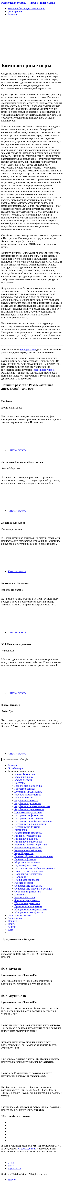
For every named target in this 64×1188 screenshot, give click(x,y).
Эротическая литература (28, 906)
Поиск (11, 924)
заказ (10, 1165)
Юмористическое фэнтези (28, 912)
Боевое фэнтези (23, 780)
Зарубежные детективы (27, 803)
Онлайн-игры (15, 768)
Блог (10, 929)
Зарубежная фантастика (27, 794)
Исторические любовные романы (33, 821)
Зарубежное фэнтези (25, 797)
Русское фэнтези (23, 882)
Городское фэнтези (24, 788)
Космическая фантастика (28, 847)
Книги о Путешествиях (27, 835)
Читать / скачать (17, 450)
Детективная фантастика (28, 791)
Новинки (13, 921)
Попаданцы (21, 876)
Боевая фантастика (24, 774)
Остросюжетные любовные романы (34, 868)
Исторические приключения (30, 824)
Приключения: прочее (26, 879)
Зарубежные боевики (26, 800)
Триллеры (20, 894)
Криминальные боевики (28, 850)
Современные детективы (28, 885)
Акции (12, 926)
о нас (11, 1162)
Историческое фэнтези (27, 827)
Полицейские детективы (28, 874)
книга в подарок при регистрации (26, 8)
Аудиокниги (15, 918)
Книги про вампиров (26, 838)
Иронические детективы (28, 812)
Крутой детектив (23, 853)
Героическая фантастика (28, 785)
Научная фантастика (25, 865)
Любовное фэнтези (25, 859)
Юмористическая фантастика (30, 909)
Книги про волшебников (28, 841)
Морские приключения (27, 862)
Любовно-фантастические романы (33, 856)
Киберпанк (20, 829)
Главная (12, 765)
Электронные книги (19, 915)
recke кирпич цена (44, 369)
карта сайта (14, 1168)
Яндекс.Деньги (26, 1148)
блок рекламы (28, 349)
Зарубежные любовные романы (32, 806)
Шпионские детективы (27, 903)
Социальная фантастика (27, 891)
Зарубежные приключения (29, 809)
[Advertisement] (22, 38)
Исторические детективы (28, 818)
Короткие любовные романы (30, 844)
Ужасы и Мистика (24, 897)
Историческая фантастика (28, 815)
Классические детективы (28, 832)
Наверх (12, 1179)
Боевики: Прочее (23, 777)
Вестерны (19, 782)
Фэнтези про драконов (27, 900)
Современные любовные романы (33, 888)
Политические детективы (28, 871)
